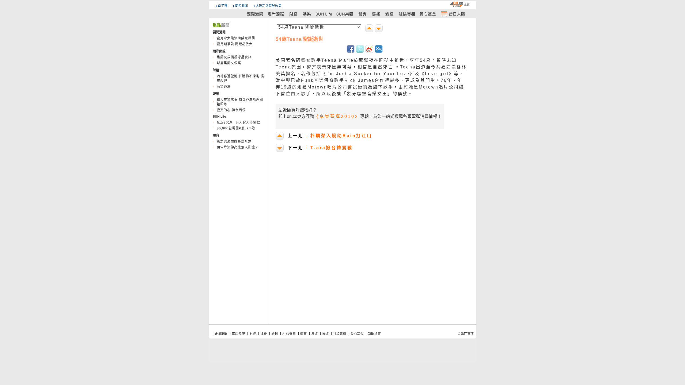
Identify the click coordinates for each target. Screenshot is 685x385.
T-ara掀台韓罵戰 (320, 147)
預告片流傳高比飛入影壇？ (237, 147)
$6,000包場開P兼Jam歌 (236, 128)
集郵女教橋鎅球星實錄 (234, 57)
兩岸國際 (238, 334)
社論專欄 (339, 334)
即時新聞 (241, 6)
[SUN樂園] (345, 14)
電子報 (222, 6)
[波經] (390, 14)
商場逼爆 (224, 86)
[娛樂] (307, 14)
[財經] (293, 14)
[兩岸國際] (276, 14)
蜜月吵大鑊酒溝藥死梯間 (236, 38)
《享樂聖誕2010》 (337, 116)
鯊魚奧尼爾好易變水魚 (234, 141)
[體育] (362, 14)
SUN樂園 (289, 334)
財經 (252, 334)
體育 (303, 334)
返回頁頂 (467, 334)
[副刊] (324, 14)
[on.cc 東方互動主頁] (459, 4)
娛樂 (263, 334)
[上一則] (370, 29)
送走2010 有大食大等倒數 (238, 122)
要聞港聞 (221, 334)
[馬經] (376, 14)
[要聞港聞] (255, 14)
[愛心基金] (427, 14)
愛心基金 (357, 334)
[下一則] (379, 29)
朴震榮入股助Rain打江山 (330, 135)
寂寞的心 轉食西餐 (231, 110)
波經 (325, 334)
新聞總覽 (374, 334)
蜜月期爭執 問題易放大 (235, 44)
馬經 (314, 334)
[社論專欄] (407, 14)
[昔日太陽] (452, 14)
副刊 (274, 334)
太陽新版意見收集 (268, 6)
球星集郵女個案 (229, 63)
